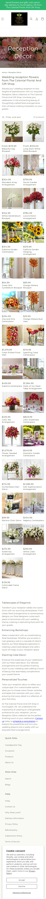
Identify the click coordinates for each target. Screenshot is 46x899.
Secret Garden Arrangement (30, 183)
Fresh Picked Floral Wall (11, 353)
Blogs (7, 784)
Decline (21, 886)
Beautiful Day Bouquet (8, 150)
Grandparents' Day (13, 745)
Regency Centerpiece (33, 520)
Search (8, 779)
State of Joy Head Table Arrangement (32, 387)
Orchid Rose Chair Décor (10, 488)
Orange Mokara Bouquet (30, 286)
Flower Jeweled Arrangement (9, 454)
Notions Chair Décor (12, 520)
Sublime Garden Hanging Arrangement (31, 251)
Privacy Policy (11, 824)
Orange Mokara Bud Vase (32, 320)
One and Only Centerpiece (8, 320)
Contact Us (10, 807)
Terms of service (12, 841)
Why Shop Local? (13, 812)
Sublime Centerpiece (12, 386)
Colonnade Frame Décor (10, 586)
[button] (31, 19)
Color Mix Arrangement (8, 421)
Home (4, 72)
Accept (22, 880)
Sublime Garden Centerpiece (9, 250)
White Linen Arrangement (29, 552)
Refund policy (11, 830)
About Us (9, 762)
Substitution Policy (13, 836)
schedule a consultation (24, 721)
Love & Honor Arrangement (29, 217)
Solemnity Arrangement (8, 552)
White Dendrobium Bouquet (11, 217)
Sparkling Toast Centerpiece (30, 353)
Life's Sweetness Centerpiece (31, 421)
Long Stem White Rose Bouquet (31, 150)
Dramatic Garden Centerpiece (31, 454)
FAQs (7, 801)
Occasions (9, 751)
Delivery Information (14, 818)
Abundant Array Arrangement (9, 183)
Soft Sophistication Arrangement (32, 488)
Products (9, 756)
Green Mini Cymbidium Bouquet (12, 286)
